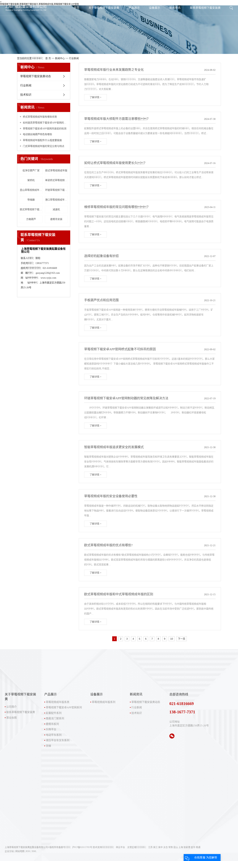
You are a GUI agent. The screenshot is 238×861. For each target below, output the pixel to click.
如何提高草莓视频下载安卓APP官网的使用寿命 (45, 122)
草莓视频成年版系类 (57, 702)
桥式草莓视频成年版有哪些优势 (39, 116)
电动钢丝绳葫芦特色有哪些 (37, 134)
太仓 (165, 847)
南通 (198, 847)
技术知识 (25, 94)
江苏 (150, 847)
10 (171, 638)
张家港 (186, 847)
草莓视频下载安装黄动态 (35, 76)
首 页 (48, 58)
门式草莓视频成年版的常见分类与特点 (43, 146)
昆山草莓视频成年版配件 (31, 190)
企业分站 (9, 851)
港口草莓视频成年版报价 (56, 199)
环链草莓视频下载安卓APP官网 (56, 190)
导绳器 (31, 199)
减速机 (56, 209)
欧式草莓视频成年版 (56, 170)
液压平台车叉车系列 (57, 740)
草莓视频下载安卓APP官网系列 (64, 707)
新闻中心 (60, 58)
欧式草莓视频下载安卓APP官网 (31, 209)
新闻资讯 (175, 7)
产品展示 (134, 7)
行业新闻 (74, 58)
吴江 (155, 847)
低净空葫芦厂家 (31, 170)
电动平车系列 (54, 735)
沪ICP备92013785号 (82, 847)
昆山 (175, 847)
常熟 (170, 847)
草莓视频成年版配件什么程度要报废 (42, 140)
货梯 (48, 745)
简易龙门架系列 (55, 718)
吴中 (160, 847)
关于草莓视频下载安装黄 (104, 7)
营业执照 (11, 717)
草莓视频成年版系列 (103, 702)
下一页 (181, 638)
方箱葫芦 (31, 219)
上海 (180, 847)
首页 (76, 7)
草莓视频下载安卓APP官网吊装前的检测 (44, 128)
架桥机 (31, 180)
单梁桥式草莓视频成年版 (56, 180)
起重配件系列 (54, 713)
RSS (28, 851)
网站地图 (19, 851)
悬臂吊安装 (56, 219)
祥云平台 (120, 847)
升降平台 (51, 729)
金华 (193, 847)
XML (34, 851)
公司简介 (11, 706)
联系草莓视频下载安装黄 (205, 7)
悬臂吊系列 (52, 724)
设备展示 (154, 7)
